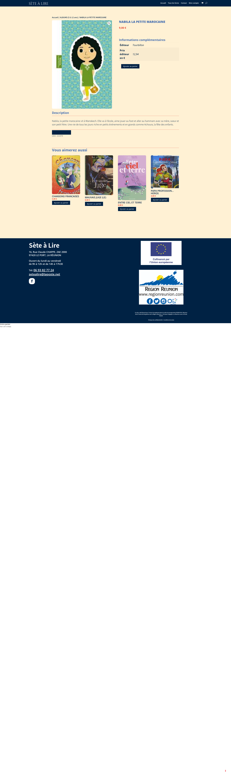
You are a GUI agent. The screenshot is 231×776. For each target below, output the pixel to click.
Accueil (163, 3)
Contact (184, 3)
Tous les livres (173, 3)
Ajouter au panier (130, 66)
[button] (109, 23)
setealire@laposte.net (44, 274)
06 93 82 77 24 (43, 270)
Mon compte (194, 3)
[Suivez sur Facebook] (32, 281)
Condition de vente (169, 320)
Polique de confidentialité (155, 320)
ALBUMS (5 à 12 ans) (69, 17)
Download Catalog (61, 132)
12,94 (136, 54)
